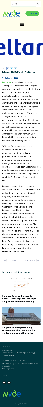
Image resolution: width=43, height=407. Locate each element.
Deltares (6, 82)
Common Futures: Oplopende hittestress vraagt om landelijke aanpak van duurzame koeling (21, 290)
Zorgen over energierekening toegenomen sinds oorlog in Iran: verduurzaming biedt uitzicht (21, 321)
